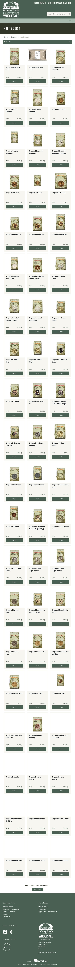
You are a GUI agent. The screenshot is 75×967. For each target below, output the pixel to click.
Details (14, 81)
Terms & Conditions (9, 911)
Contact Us (6, 917)
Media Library (43, 906)
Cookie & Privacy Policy (11, 909)
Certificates (42, 909)
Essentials (14, 37)
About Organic (8, 906)
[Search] (69, 14)
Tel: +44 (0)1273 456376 (47, 952)
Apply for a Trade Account (47, 911)
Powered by (30, 961)
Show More (37, 889)
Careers (5, 914)
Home (6, 37)
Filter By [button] (7, 42)
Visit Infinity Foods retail (59, 3)
